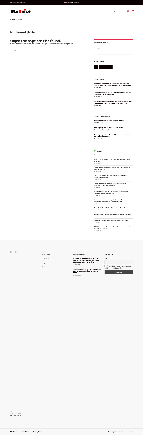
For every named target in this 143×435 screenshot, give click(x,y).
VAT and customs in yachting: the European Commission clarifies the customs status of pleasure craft (111, 200)
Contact (122, 11)
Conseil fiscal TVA (99, 139)
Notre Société (82, 11)
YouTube (131, 2)
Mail (105, 258)
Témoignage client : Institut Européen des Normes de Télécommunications (113, 136)
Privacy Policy (37, 432)
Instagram (127, 2)
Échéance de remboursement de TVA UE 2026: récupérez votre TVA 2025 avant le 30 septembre (112, 84)
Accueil (12, 19)
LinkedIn (125, 2)
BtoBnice (13, 432)
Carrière (44, 261)
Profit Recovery (98, 122)
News (43, 263)
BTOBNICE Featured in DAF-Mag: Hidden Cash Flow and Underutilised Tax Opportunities (111, 192)
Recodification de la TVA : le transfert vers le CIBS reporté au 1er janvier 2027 (112, 93)
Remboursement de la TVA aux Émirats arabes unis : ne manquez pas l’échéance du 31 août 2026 (113, 102)
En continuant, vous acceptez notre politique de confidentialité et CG (117, 267)
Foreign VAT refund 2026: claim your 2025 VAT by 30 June (111, 220)
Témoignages (111, 11)
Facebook (129, 2)
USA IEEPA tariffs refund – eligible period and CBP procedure (112, 214)
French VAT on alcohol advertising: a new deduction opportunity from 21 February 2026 (110, 184)
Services (92, 11)
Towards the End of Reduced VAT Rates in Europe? (109, 208)
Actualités (102, 11)
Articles (99, 152)
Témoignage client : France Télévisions (108, 128)
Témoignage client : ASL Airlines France (109, 121)
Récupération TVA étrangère (102, 130)
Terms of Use (24, 432)
